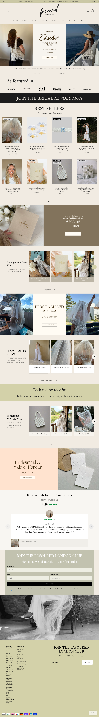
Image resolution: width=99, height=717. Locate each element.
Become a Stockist (20, 657)
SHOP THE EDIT (49, 290)
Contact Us (10, 651)
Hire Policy (9, 663)
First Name (10, 566)
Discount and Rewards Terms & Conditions (10, 681)
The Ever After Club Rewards (20, 668)
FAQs (8, 653)
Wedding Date (54, 574)
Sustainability (21, 664)
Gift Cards (20, 652)
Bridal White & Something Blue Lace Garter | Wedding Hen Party (61, 148)
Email (8, 574)
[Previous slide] (7, 526)
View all (49, 201)
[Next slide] (91, 526)
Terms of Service (9, 666)
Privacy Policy (10, 590)
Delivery (9, 656)
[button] (7, 10)
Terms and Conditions (10, 670)
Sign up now (49, 584)
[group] (39, 266)
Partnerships (21, 661)
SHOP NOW (50, 445)
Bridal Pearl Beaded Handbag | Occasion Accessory (61, 189)
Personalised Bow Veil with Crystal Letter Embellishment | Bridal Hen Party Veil (12, 149)
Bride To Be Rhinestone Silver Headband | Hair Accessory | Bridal (12, 189)
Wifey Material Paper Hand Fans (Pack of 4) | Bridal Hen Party (37, 148)
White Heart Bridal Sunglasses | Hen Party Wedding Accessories (86, 148)
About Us (20, 649)
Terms (15, 590)
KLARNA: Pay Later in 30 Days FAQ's (10, 700)
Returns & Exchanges (10, 659)
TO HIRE (62, 74)
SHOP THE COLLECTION (49, 380)
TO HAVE (37, 74)
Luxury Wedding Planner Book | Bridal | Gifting (37, 188)
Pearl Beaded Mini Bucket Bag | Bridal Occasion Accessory (86, 189)
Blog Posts (20, 654)
